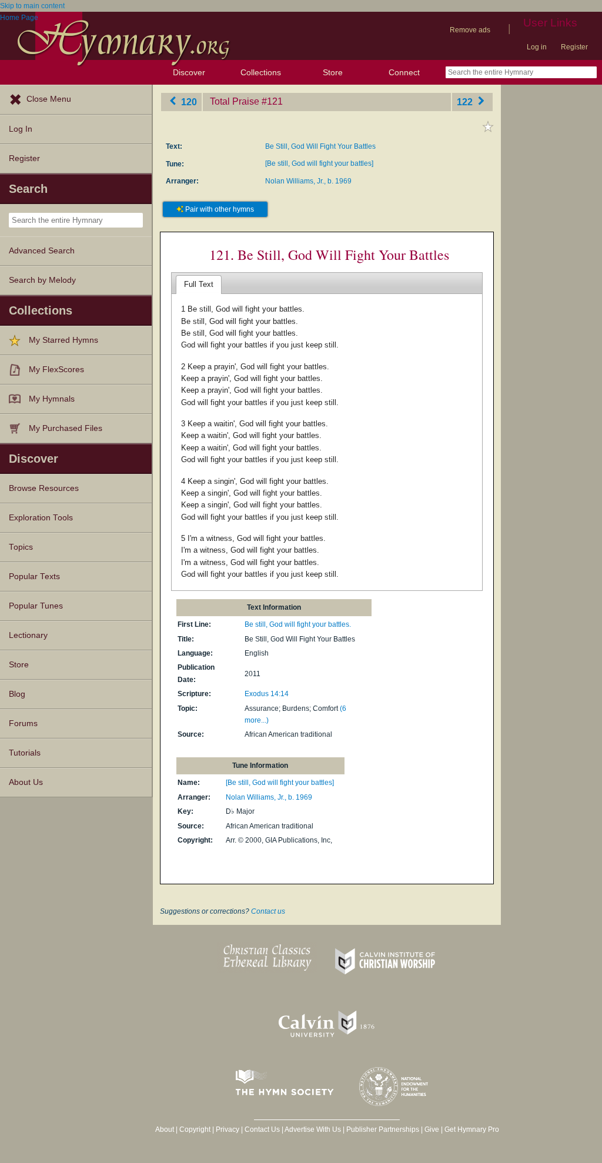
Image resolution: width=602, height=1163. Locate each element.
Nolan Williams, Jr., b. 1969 (308, 181)
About (164, 1129)
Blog (17, 694)
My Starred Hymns (63, 340)
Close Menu (48, 99)
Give (431, 1129)
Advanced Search (42, 250)
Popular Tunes (36, 605)
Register (574, 47)
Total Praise (234, 101)
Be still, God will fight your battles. (298, 624)
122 (466, 101)
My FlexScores (56, 369)
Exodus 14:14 (267, 694)
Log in (537, 47)
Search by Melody (42, 280)
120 (188, 101)
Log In (20, 129)
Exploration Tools (41, 517)
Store (333, 72)
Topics (21, 547)
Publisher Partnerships (382, 1129)
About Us (26, 782)
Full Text (198, 284)
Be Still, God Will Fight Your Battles (320, 146)
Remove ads (470, 30)
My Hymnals (52, 399)
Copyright (194, 1129)
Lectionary (28, 635)
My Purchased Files (65, 428)
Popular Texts (34, 576)
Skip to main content (32, 6)
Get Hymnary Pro (471, 1129)
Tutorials (25, 752)
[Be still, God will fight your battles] (319, 163)
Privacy (227, 1129)
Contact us (268, 911)
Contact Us (262, 1129)
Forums (23, 723)
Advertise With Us (313, 1129)
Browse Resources (44, 488)
